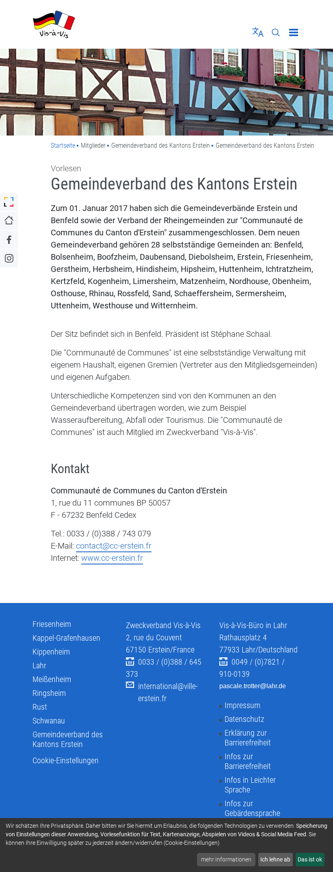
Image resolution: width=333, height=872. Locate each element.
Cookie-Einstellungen (65, 760)
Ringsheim (49, 693)
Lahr (39, 665)
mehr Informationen (226, 859)
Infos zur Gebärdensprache (252, 808)
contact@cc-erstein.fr (113, 546)
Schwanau (48, 721)
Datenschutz (244, 719)
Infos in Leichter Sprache (250, 784)
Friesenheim (51, 624)
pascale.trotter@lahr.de (252, 686)
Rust (39, 707)
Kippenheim (51, 652)
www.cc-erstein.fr (112, 558)
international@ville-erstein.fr (168, 692)
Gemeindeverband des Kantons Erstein (67, 739)
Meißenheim (51, 679)
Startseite (63, 145)
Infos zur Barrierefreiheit (248, 761)
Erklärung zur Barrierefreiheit (248, 737)
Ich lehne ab (275, 859)
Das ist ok (310, 859)
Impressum (242, 705)
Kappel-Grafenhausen (66, 638)
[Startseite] (96, 24)
